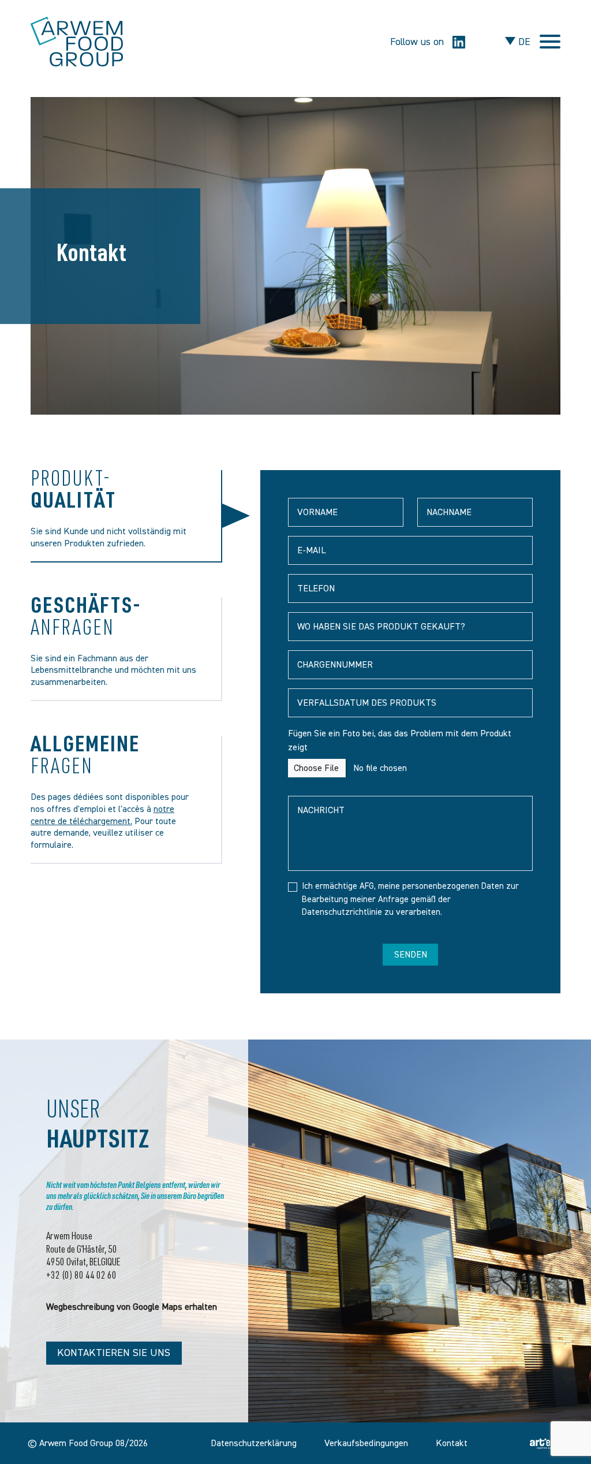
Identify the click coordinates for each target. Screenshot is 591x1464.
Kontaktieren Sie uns (113, 1352)
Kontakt (451, 1443)
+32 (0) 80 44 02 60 (81, 1276)
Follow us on (418, 42)
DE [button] (522, 42)
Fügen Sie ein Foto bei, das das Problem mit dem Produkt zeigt (399, 740)
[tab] (127, 516)
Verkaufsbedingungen (366, 1443)
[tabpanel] (410, 731)
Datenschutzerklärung (254, 1443)
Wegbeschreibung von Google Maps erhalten (131, 1307)
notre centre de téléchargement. (102, 815)
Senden (410, 954)
